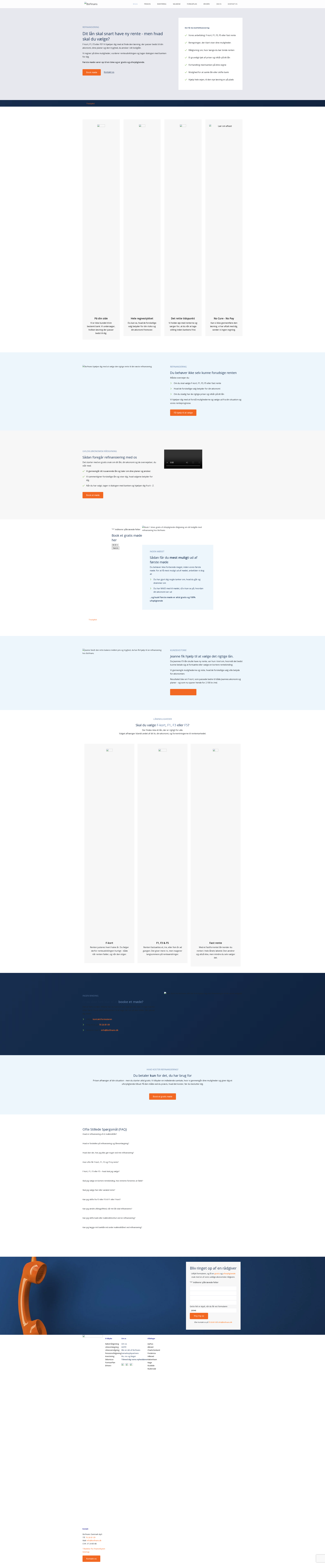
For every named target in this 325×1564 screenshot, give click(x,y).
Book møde (91, 72)
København (152, 1359)
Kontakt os (109, 72)
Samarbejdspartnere (130, 1353)
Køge (150, 1362)
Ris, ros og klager (128, 1356)
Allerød (150, 1347)
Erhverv (108, 1365)
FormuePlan (110, 1362)
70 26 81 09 (104, 1024)
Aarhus (150, 1344)
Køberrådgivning (112, 1344)
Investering (109, 1356)
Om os (124, 1344)
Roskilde (151, 1365)
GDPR (123, 1347)
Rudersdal (152, 1369)
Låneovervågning (112, 1350)
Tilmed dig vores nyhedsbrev (134, 1359)
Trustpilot (90, 103)
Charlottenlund (154, 1350)
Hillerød (151, 1356)
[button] (162, 1137)
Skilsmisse (109, 1359)
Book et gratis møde (162, 1096)
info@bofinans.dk (109, 1030)
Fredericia (152, 1353)
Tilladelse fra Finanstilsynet (94, 1548)
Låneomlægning (112, 1347)
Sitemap (86, 1552)
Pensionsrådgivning (113, 1353)
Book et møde (93, 495)
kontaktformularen (102, 1019)
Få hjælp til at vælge (183, 412)
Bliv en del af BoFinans (130, 1350)
